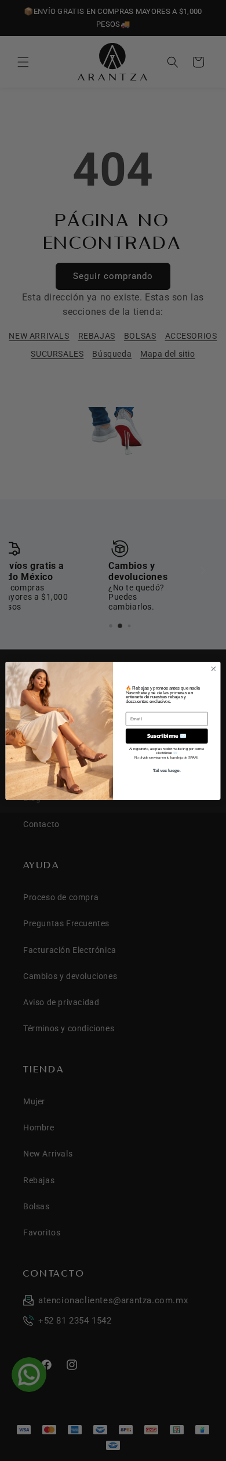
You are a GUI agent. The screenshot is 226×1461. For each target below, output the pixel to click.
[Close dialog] (213, 668)
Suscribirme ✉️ (167, 735)
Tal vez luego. (167, 770)
